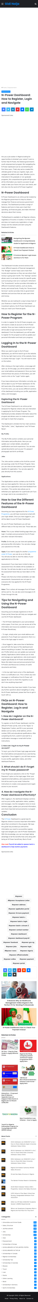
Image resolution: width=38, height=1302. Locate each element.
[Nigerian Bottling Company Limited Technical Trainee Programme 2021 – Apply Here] (28, 1046)
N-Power (8, 819)
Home (5, 87)
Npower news (11, 951)
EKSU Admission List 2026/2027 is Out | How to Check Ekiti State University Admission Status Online (23, 1161)
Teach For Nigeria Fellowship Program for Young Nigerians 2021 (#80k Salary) (9, 1127)
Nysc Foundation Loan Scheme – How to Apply (28, 1119)
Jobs (4, 1231)
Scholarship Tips (8, 1260)
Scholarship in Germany (10, 1284)
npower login (26, 946)
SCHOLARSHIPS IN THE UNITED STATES (16, 1247)
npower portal (19, 963)
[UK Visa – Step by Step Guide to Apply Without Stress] (9, 1045)
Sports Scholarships (9, 1288)
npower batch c (19, 917)
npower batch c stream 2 (19, 926)
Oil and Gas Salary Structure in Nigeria (22, 1174)
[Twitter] (10, 970)
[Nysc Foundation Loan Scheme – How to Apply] (28, 1111)
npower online (10, 959)
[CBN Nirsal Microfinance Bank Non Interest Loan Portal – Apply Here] (28, 1070)
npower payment (27, 959)
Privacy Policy (14, 1298)
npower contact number (19, 930)
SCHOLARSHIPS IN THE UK (11, 1250)
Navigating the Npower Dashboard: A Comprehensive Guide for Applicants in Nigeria (25, 240)
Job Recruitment (8, 1228)
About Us (22, 1298)
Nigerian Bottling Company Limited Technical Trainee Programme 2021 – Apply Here (26, 1057)
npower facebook (11, 942)
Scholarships (7, 1235)
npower (19, 896)
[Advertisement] (19, 27)
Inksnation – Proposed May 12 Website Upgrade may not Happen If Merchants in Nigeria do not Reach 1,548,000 (9, 1098)
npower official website (19, 955)
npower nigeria (27, 951)
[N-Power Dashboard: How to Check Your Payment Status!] (6, 249)
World (4, 1281)
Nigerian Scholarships (9, 1256)
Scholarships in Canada (10, 1253)
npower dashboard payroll (19, 938)
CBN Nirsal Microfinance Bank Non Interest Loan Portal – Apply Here (28, 1080)
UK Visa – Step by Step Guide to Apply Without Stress (9, 1053)
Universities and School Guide (12, 1222)
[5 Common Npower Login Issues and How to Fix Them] (6, 257)
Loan (4, 1272)
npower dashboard (19, 934)
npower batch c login (19, 921)
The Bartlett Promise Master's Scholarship (23, 1180)
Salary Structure (8, 1225)
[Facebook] (5, 970)
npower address (19, 905)
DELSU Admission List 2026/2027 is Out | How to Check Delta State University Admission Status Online (23, 1152)
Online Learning (7, 1278)
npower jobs (12, 946)
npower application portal (19, 909)
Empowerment (12, 87)
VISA (4, 1238)
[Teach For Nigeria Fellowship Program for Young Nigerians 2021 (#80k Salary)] (9, 1114)
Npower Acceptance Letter (19, 900)
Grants (5, 1275)
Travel (5, 1269)
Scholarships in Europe (10, 1244)
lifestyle (5, 1266)
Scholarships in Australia (10, 1263)
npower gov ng (28, 942)
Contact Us (29, 1298)
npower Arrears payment (19, 913)
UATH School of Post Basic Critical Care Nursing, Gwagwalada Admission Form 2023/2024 (23, 1195)
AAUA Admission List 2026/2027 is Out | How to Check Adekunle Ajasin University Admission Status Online (23, 1144)
